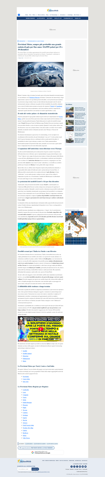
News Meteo (22, 41)
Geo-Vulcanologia (53, 15)
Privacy (80, 469)
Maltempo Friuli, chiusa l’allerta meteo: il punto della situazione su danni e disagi (80, 109)
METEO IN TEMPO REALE (50, 460)
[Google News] (83, 467)
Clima (47, 15)
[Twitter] (77, 467)
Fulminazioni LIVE (68, 18)
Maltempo (49, 18)
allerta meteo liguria (52, 443)
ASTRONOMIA (71, 460)
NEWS (43, 460)
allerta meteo (29, 443)
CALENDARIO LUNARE (77, 463)
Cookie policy (84, 469)
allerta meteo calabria (40, 443)
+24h (68, 212)
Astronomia (62, 15)
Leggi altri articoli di (37, 448)
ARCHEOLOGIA (78, 460)
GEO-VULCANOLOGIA (63, 460)
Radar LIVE (78, 18)
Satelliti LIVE (58, 18)
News (30, 15)
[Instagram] (74, 467)
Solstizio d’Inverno (35, 97)
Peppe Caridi (21, 57)
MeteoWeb (71, 474)
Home (26, 15)
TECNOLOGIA (84, 460)
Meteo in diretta (41, 15)
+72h (80, 212)
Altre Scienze (76, 15)
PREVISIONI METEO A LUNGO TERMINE (36, 41)
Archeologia (70, 15)
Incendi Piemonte (30, 18)
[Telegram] (80, 467)
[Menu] (19, 15)
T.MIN (67, 213)
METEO (57, 460)
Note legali (76, 469)
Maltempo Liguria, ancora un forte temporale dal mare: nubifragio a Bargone (80, 134)
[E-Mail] (85, 467)
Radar (24, 361)
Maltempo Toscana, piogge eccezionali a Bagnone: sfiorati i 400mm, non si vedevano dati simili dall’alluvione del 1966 (80, 122)
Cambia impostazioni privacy (82, 471)
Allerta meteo (41, 18)
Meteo (33, 15)
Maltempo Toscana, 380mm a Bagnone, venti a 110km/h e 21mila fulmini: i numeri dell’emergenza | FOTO (80, 140)
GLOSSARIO (85, 463)
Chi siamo (67, 469)
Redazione (72, 469)
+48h (74, 212)
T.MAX (70, 213)
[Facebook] (71, 467)
